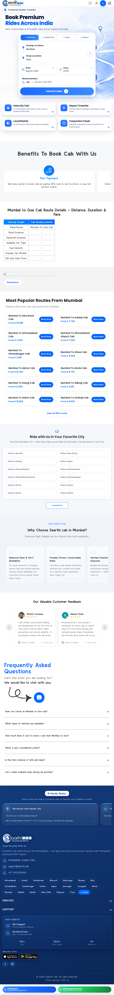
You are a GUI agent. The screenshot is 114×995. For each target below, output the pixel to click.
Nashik (33, 892)
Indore (43, 886)
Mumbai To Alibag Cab (74, 382)
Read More (13, 282)
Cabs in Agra (66, 461)
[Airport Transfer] (84, 37)
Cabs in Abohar (15, 453)
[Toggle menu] (109, 3)
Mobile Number (30, 79)
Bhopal (82, 880)
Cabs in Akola (66, 493)
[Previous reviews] (9, 627)
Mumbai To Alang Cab (21, 382)
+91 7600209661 (17, 872)
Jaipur (54, 886)
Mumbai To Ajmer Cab (21, 368)
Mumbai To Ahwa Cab (74, 352)
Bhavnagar (68, 880)
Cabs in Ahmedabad (70, 469)
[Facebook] (5, 964)
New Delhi (46, 892)
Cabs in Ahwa (66, 485)
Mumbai (8, 892)
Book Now (46, 319)
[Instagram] (12, 964)
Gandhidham (10, 886)
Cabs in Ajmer (14, 493)
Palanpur (61, 892)
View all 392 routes (57, 413)
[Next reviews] (105, 627)
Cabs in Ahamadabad (18, 469)
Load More (57, 505)
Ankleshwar (38, 880)
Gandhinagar (28, 886)
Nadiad (21, 892)
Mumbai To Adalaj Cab (74, 317)
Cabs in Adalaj (15, 461)
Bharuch (53, 880)
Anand (24, 880)
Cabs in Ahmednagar (70, 477)
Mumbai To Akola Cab (74, 368)
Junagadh (81, 886)
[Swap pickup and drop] (90, 53)
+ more (84, 892)
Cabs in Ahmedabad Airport (21, 477)
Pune (72, 892)
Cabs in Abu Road (68, 453)
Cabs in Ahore (14, 485)
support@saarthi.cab (18, 866)
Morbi (94, 886)
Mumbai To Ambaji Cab (75, 397)
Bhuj (92, 880)
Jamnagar (67, 886)
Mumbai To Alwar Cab (21, 397)
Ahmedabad (10, 880)
